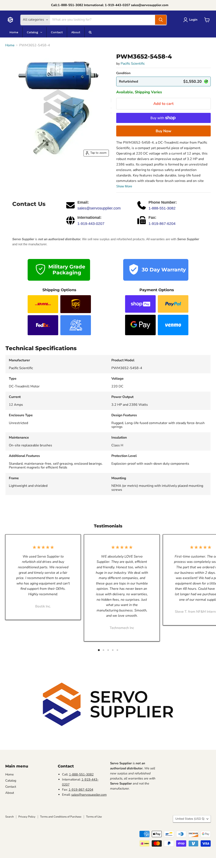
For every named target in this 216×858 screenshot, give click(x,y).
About (9, 793)
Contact (10, 787)
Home (10, 45)
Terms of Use (94, 817)
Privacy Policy (26, 817)
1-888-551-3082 (162, 208)
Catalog (10, 780)
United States (189, 819)
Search (9, 817)
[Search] (160, 20)
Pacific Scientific (133, 63)
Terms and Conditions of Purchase (60, 817)
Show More (124, 186)
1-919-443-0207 (90, 224)
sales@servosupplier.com (99, 208)
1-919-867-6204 (162, 224)
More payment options (163, 130)
